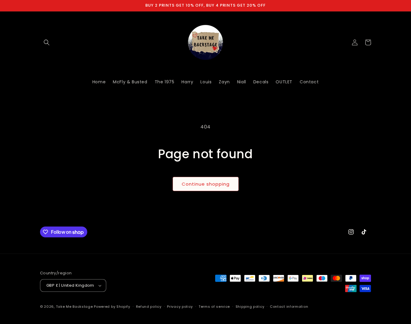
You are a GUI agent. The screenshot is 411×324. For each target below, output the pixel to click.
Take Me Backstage (74, 306)
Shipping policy (250, 306)
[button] (46, 42)
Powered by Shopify (112, 306)
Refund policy (149, 306)
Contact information (289, 306)
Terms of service (214, 306)
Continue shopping (206, 184)
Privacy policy (180, 306)
